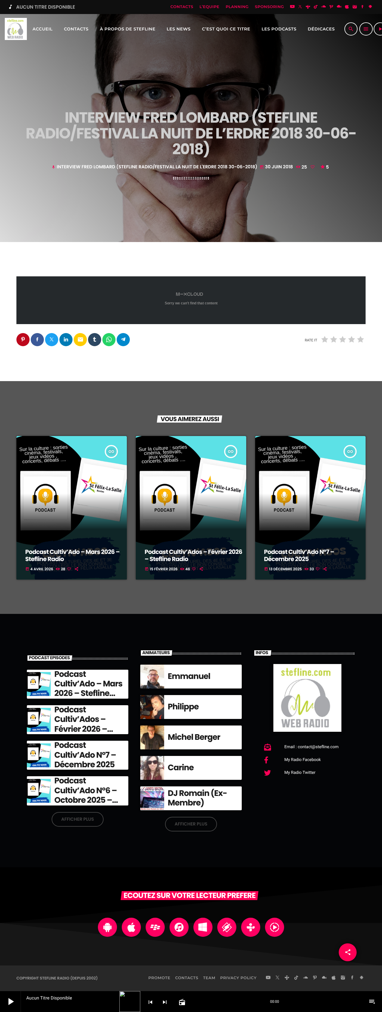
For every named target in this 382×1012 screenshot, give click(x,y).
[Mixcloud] (339, 7)
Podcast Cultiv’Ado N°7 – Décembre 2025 (299, 555)
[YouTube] (292, 7)
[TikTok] (315, 7)
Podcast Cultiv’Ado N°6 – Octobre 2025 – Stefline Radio (85, 795)
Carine (181, 767)
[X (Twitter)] (300, 7)
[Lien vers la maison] (16, 29)
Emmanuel (189, 676)
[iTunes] (347, 7)
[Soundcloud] (323, 7)
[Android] (370, 7)
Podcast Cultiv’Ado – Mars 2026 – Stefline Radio (72, 555)
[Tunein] (308, 7)
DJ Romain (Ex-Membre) (197, 798)
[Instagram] (354, 7)
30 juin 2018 (277, 167)
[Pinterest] (331, 7)
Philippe (183, 706)
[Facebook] (362, 7)
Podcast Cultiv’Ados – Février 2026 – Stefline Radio (193, 555)
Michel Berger (194, 737)
